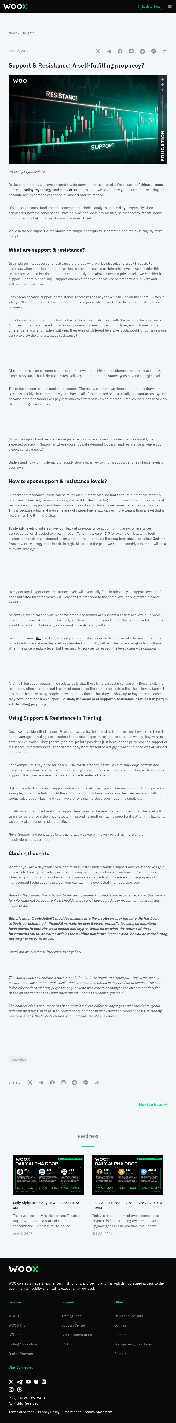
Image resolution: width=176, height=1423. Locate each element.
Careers (120, 1335)
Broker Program (21, 1353)
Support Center (73, 1325)
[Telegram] (19, 1381)
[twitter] (97, 51)
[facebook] (120, 51)
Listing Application (23, 1344)
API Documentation (77, 1335)
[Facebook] (36, 1381)
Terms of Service (21, 1412)
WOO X (14, 1316)
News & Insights (21, 33)
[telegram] (109, 51)
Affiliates (15, 1335)
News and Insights (128, 1316)
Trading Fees (71, 1316)
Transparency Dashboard (133, 1344)
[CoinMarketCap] (19, 1389)
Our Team (121, 1325)
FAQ (65, 1344)
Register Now (151, 6)
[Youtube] (28, 1381)
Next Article (150, 1104)
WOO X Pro (17, 1325)
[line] (153, 51)
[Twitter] (11, 1381)
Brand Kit (121, 1353)
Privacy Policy (48, 1412)
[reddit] (142, 51)
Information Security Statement (87, 1412)
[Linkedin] (43, 1381)
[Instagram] (11, 1389)
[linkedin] (131, 51)
